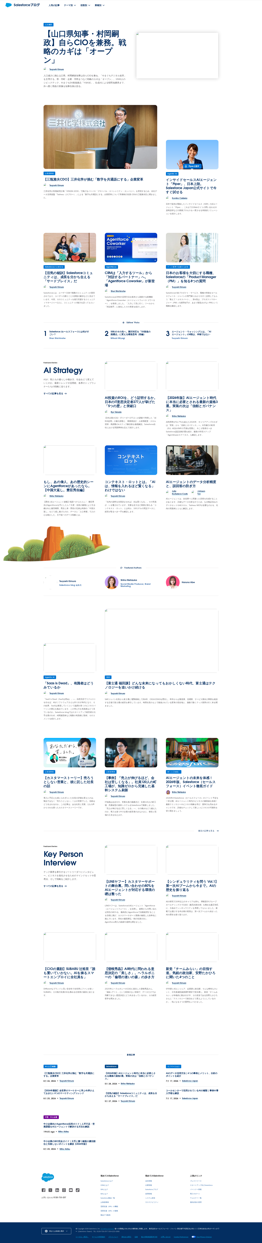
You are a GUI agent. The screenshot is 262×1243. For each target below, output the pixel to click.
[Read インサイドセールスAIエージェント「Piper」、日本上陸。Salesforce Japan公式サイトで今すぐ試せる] (192, 154)
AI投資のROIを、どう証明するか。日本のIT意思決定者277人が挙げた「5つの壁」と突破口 (131, 402)
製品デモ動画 (105, 1215)
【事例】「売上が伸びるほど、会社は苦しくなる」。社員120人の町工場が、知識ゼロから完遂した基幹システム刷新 (131, 784)
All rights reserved (107, 1228)
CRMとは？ (105, 1185)
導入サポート (195, 1194)
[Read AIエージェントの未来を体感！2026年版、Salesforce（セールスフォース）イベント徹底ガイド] (192, 752)
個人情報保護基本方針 (149, 1237)
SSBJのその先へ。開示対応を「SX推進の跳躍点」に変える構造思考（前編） (131, 333)
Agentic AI (172, 174)
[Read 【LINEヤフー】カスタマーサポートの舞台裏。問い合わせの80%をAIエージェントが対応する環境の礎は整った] (131, 860)
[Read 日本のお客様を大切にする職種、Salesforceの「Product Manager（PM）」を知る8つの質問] (192, 247)
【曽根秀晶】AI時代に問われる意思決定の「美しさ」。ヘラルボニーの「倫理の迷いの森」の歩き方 (130, 973)
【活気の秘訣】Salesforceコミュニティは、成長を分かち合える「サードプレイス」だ (68, 277)
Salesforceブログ (151, 1189)
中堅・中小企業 (51, 1117)
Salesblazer (111, 1066)
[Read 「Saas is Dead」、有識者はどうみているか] (70, 658)
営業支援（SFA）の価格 (109, 1211)
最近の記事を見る (206, 831)
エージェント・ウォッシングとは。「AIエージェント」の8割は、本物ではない (191, 333)
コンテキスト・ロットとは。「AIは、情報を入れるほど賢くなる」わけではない (130, 486)
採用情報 (148, 1194)
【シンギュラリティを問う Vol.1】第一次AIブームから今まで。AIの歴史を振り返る (192, 885)
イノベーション (173, 1066)
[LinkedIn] (57, 1191)
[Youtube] (71, 1191)
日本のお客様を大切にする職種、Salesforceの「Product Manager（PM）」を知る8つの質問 (191, 277)
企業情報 (148, 1185)
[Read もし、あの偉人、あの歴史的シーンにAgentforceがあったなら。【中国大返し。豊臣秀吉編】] (70, 460)
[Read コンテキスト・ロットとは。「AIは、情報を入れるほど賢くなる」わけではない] (131, 460)
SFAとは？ (104, 1189)
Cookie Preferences (181, 1237)
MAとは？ (104, 1194)
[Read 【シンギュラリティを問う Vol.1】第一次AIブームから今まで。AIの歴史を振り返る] (192, 860)
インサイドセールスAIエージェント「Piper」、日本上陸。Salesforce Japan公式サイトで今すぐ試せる (191, 186)
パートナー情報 (196, 1189)
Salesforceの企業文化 (54, 267)
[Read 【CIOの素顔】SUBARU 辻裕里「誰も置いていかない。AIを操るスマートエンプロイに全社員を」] (70, 947)
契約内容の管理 (196, 1202)
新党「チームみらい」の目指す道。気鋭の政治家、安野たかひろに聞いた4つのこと (191, 973)
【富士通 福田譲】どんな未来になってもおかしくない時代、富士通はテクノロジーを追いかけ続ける (160, 685)
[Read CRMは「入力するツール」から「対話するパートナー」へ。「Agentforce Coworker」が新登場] (131, 247)
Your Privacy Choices (204, 1237)
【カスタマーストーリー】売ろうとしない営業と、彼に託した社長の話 (69, 782)
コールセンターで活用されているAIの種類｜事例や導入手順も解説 (192, 1092)
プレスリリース (196, 1181)
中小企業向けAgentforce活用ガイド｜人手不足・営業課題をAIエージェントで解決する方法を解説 (69, 1125)
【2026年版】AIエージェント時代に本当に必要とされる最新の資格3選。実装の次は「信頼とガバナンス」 (192, 404)
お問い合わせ (166, 1237)
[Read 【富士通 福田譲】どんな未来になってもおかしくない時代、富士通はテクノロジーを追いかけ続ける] (161, 641)
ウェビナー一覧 (196, 1198)
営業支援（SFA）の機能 (109, 1206)
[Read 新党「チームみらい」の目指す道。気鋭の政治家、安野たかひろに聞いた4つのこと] (192, 947)
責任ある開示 (126, 1237)
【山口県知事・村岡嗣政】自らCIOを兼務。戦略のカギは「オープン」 (85, 47)
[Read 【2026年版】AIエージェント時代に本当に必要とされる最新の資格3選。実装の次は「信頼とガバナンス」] (192, 376)
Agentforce (111, 267)
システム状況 (150, 1198)
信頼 (136, 1237)
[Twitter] (50, 1191)
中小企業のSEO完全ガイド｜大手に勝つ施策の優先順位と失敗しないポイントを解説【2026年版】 (70, 1142)
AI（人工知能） (173, 772)
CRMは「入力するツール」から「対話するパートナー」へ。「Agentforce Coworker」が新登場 (130, 279)
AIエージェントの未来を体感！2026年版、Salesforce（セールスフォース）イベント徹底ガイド (191, 782)
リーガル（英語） (82, 1237)
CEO (108, 677)
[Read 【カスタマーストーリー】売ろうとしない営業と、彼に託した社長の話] (70, 752)
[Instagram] (64, 1191)
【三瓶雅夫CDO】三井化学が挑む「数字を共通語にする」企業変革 (93, 179)
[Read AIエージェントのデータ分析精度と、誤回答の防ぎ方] (192, 460)
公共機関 (48, 25)
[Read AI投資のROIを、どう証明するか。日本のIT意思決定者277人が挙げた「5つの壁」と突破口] (131, 376)
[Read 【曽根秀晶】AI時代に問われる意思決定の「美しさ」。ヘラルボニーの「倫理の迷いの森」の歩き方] (131, 947)
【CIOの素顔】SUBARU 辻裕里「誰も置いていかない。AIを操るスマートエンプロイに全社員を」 (69, 973)
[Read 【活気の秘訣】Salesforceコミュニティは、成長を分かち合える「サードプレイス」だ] (70, 247)
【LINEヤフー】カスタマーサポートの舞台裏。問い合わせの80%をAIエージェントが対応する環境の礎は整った (130, 887)
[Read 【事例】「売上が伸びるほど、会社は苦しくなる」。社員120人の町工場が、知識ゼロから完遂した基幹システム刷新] (131, 752)
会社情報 (148, 1181)
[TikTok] (78, 1191)
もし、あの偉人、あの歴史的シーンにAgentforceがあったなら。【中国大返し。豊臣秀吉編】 (68, 486)
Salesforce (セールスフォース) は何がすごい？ (69, 333)
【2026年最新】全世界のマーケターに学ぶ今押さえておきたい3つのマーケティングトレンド (69, 1092)
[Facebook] (43, 1191)
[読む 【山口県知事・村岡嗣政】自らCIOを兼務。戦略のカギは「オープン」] (177, 55)
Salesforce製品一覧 (108, 1198)
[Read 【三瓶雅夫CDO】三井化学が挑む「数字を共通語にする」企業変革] (100, 137)
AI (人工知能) (50, 1066)
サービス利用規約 (98, 1237)
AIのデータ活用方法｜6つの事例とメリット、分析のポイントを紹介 (191, 1074)
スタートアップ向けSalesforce (201, 1185)
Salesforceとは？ (107, 1181)
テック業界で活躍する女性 (177, 267)
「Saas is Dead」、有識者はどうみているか (69, 685)
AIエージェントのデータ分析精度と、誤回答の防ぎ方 (191, 484)
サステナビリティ (151, 1202)
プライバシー (113, 1237)
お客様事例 (49, 173)
